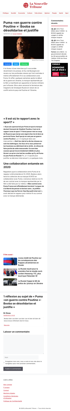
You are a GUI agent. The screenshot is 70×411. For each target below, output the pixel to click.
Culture (29, 13)
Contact (6, 390)
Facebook (7, 64)
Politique (6, 13)
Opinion (47, 13)
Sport (67, 13)
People (54, 13)
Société (13, 13)
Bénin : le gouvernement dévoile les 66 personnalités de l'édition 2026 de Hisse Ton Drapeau (59, 56)
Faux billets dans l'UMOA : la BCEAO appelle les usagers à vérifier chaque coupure (59, 33)
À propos (6, 387)
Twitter (16, 64)
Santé (61, 13)
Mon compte (7, 384)
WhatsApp (24, 64)
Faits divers (38, 13)
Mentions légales (9, 393)
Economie (21, 13)
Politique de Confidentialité (12, 401)
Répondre (6, 325)
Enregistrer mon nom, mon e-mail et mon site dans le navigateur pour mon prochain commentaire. (23, 362)
